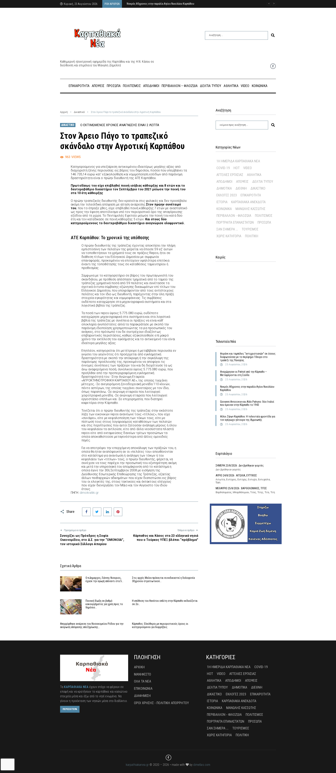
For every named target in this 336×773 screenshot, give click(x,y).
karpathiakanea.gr (137, 765)
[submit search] (273, 35)
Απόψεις (242, 181)
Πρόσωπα (264, 222)
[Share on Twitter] (97, 512)
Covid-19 (223, 168)
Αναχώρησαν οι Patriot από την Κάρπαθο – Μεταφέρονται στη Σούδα (243, 373)
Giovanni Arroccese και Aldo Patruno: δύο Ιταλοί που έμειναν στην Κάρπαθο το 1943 (247, 403)
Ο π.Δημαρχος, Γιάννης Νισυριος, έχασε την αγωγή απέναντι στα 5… (104, 579)
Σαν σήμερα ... (227, 229)
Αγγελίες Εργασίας (229, 175)
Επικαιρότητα (251, 195)
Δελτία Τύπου (262, 181)
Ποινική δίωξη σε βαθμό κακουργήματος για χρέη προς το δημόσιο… (104, 604)
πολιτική (251, 236)
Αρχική (64, 112)
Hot (237, 168)
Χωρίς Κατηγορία (228, 236)
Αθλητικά (254, 175)
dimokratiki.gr (89, 493)
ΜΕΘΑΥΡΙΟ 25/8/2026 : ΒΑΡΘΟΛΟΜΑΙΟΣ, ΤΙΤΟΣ (241, 488)
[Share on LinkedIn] (107, 512)
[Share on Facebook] (86, 512)
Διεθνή (241, 188)
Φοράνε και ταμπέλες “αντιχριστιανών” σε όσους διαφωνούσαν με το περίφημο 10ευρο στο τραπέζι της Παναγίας (248, 357)
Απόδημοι (224, 181)
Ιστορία (222, 202)
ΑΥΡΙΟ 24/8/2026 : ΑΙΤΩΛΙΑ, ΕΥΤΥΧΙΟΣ (236, 475)
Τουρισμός (250, 229)
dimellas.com (201, 765)
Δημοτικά (224, 188)
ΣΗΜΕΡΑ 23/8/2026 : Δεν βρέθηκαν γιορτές (240, 465)
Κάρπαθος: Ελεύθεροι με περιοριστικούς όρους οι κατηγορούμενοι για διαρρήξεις (160, 625)
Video (247, 168)
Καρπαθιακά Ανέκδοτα (248, 202)
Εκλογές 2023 (226, 195)
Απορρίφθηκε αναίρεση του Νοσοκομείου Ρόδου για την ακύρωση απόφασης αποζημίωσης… (91, 625)
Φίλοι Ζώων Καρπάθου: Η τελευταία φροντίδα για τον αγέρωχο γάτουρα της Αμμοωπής (247, 418)
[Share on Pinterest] (118, 512)
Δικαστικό (79, 112)
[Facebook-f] (273, 66)
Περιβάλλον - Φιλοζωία (233, 215)
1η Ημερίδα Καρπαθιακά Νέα (238, 161)
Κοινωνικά (224, 209)
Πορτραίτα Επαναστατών (235, 222)
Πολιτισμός (263, 215)
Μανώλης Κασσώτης (250, 209)
